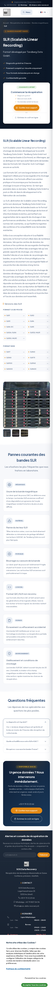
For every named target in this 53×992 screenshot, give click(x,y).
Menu (28, 12)
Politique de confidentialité (18, 969)
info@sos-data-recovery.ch (40, 5)
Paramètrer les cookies (35, 978)
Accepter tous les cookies (34, 985)
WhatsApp (23, 5)
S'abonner (43, 855)
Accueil (6, 23)
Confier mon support (28, 108)
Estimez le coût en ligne (27, 117)
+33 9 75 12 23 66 (11, 5)
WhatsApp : (27, 902)
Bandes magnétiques (40, 23)
